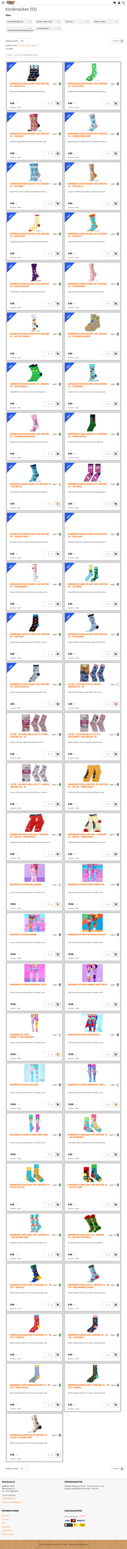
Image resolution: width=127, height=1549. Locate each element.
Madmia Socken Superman (83, 1034)
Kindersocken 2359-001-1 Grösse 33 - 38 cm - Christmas (87, 835)
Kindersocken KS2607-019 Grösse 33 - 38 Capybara (29, 335)
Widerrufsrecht (8, 1534)
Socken (18, 55)
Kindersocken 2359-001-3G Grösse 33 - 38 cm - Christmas (88, 785)
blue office (57, 1544)
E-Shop (9, 55)
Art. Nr (20, 45)
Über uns (5, 1516)
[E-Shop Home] (11, 2)
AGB (3, 1523)
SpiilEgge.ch (47, 1544)
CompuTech (83, 1544)
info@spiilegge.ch (9, 1498)
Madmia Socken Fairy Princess (86, 884)
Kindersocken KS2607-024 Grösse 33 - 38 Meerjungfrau (29, 435)
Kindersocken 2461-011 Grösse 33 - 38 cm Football (86, 1235)
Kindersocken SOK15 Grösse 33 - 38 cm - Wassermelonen (88, 1286)
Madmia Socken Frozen (24, 1084)
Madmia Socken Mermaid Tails (28, 984)
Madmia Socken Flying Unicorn (29, 1134)
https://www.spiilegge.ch (11, 1502)
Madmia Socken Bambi (23, 934)
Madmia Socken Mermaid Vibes (86, 1084)
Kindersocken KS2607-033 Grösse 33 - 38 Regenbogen (87, 134)
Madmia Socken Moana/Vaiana (87, 934)
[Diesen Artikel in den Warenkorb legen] (58, 103)
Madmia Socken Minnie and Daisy (88, 984)
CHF (36, 45)
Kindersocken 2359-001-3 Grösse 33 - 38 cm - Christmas (29, 835)
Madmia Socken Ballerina (26, 884)
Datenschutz (7, 1531)
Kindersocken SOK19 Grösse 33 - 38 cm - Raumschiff (29, 1436)
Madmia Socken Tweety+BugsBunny (22, 1035)
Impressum (6, 1527)
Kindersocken (30, 55)
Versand (5, 1519)
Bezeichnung (29, 45)
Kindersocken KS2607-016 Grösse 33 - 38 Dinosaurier (87, 335)
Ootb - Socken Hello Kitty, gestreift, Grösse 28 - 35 (84, 735)
